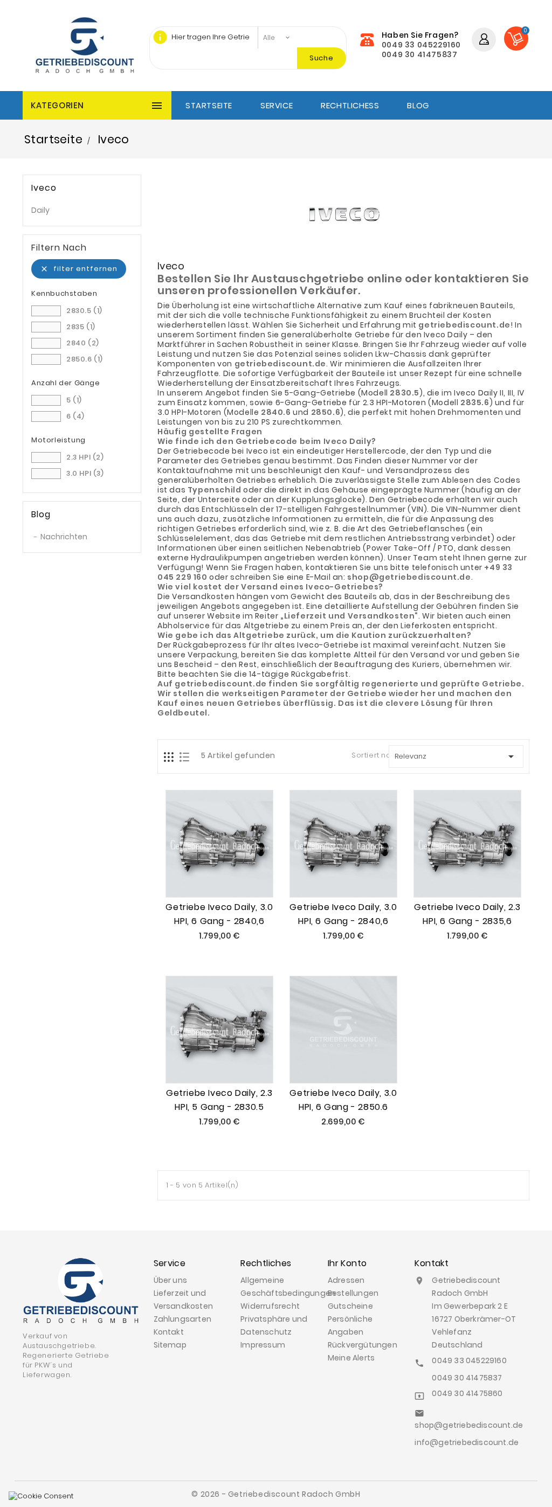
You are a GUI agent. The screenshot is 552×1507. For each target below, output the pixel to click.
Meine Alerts (351, 1357)
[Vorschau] (231, 875)
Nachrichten (63, 536)
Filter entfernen (79, 268)
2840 (82, 343)
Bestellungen (353, 1293)
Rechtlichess (350, 105)
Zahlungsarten (183, 1319)
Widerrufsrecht (270, 1306)
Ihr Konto (347, 1263)
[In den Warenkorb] (207, 875)
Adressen (346, 1280)
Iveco (44, 188)
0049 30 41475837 (420, 54)
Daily (40, 210)
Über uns (171, 1280)
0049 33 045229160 (421, 44)
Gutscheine (350, 1306)
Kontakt (169, 1332)
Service (276, 105)
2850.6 (84, 359)
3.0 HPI (85, 473)
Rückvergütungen (362, 1344)
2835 (80, 327)
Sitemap (170, 1344)
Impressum (262, 1344)
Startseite (208, 105)
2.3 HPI (85, 457)
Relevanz (456, 756)
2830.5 (84, 310)
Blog (418, 105)
